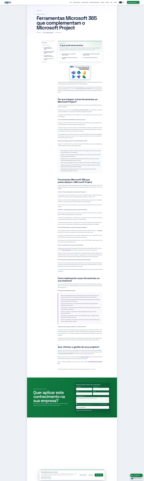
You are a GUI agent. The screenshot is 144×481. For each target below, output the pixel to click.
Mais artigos (44, 61)
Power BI (100, 230)
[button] (79, 72)
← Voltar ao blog (39, 10)
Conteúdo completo (46, 45)
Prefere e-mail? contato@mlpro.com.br (83, 410)
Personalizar (91, 474)
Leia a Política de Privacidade (46, 477)
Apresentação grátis (133, 2)
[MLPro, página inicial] (8, 2)
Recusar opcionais (83, 474)
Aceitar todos (99, 474)
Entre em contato (85, 356)
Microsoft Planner (66, 250)
